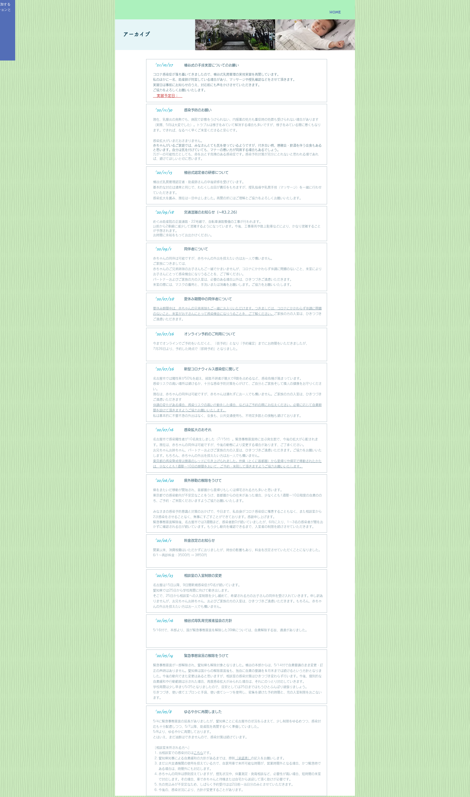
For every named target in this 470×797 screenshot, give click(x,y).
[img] (235, 34)
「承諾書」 (243, 758)
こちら (198, 752)
